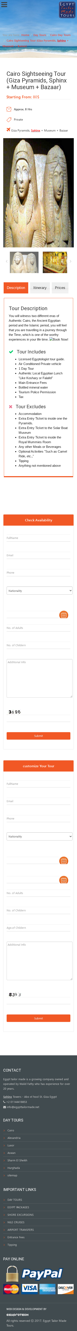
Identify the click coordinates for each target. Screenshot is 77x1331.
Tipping (12, 1244)
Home (25, 35)
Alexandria (14, 1138)
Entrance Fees (16, 1237)
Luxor (10, 1145)
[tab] (16, 288)
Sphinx (61, 40)
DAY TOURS (14, 1199)
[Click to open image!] (38, 192)
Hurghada (13, 1167)
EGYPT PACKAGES (18, 1207)
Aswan (11, 1153)
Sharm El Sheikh (17, 1160)
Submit (38, 735)
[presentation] (16, 287)
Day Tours (39, 35)
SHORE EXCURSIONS (20, 1214)
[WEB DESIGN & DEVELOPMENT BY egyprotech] (17, 1316)
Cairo (10, 1130)
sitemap (12, 1175)
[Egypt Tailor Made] (67, 9)
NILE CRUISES (15, 1222)
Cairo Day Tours (60, 35)
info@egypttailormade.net (23, 1107)
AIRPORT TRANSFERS (20, 1229)
